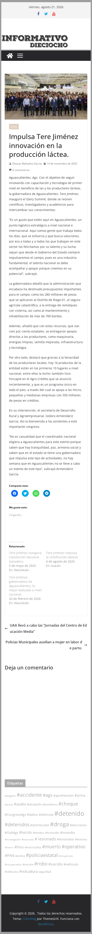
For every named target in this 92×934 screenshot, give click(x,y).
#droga (59, 824)
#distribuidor (39, 825)
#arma (80, 795)
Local (14, 126)
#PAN (9, 855)
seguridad (45, 872)
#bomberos (50, 804)
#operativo (73, 846)
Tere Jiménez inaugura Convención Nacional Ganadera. (25, 557)
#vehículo (71, 864)
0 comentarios (21, 170)
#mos (19, 847)
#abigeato (10, 795)
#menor (9, 847)
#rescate (27, 864)
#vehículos (11, 872)
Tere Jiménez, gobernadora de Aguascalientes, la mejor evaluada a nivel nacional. (25, 585)
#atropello (34, 804)
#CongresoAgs (15, 814)
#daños (32, 814)
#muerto (51, 846)
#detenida (46, 815)
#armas (9, 804)
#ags (47, 795)
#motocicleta (33, 847)
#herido (25, 832)
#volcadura (28, 871)
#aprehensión (63, 795)
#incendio (67, 832)
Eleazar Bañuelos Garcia (27, 163)
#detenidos (17, 824)
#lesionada (28, 839)
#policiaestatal (42, 855)
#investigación (13, 839)
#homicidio (52, 833)
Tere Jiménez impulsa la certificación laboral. (62, 555)
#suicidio (55, 864)
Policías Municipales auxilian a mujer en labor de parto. (44, 645)
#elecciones (78, 825)
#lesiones (81, 839)
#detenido (69, 813)
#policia (20, 856)
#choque (68, 804)
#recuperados (13, 864)
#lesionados (65, 839)
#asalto (20, 804)
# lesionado (45, 838)
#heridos (38, 833)
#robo (40, 863)
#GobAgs (11, 832)
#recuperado (66, 856)
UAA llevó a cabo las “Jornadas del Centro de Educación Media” (48, 628)
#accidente (29, 794)
